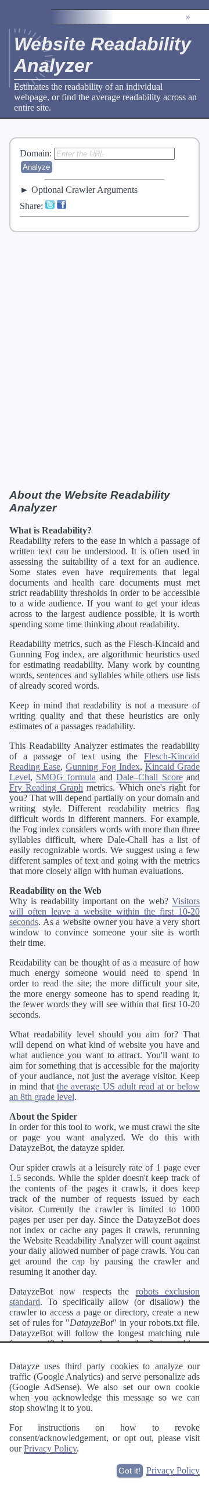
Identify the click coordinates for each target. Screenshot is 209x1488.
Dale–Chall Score (149, 777)
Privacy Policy (50, 1448)
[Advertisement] (104, 359)
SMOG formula (65, 777)
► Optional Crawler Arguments (79, 190)
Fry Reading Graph (46, 787)
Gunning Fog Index (102, 767)
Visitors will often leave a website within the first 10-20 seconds (104, 911)
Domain (34, 153)
